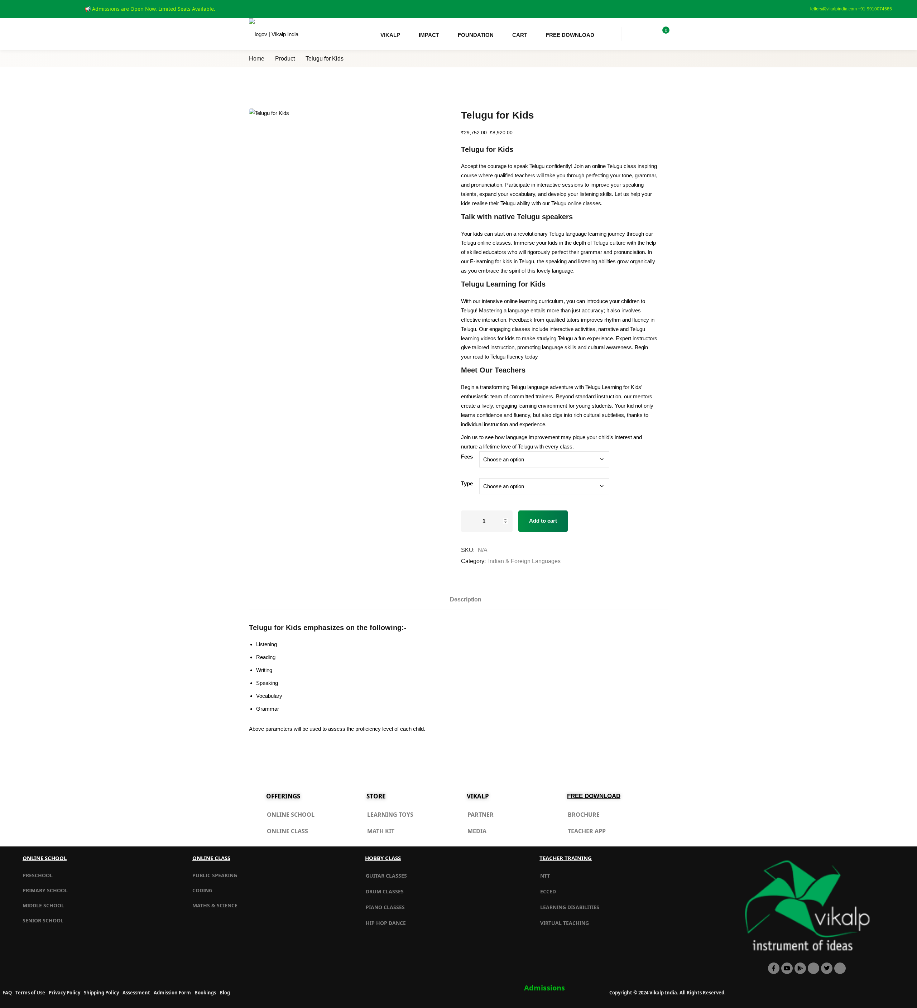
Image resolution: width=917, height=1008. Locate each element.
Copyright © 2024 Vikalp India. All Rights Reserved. (667, 992)
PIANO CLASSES (385, 907)
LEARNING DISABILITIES (569, 907)
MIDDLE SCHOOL (43, 905)
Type (467, 483)
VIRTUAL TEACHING (564, 923)
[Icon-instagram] (840, 968)
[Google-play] (800, 968)
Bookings (205, 992)
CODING (202, 890)
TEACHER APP (587, 831)
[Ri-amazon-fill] (813, 968)
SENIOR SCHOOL (43, 920)
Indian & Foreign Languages (524, 561)
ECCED (548, 891)
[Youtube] (787, 968)
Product (285, 59)
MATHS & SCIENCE (214, 905)
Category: (473, 561)
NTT (545, 875)
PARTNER (480, 815)
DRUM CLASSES (385, 891)
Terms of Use (30, 992)
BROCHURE (584, 815)
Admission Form (172, 992)
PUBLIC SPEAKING (214, 875)
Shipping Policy (101, 992)
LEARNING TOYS (390, 815)
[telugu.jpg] (349, 176)
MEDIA (476, 831)
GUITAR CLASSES (386, 875)
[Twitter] (826, 968)
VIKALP (390, 35)
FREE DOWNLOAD (570, 35)
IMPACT (429, 35)
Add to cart (543, 521)
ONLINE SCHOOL (291, 815)
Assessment (136, 992)
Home (256, 59)
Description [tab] (465, 599)
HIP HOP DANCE (386, 923)
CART (519, 35)
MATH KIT (380, 831)
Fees (467, 456)
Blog (225, 992)
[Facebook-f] (773, 968)
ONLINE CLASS (287, 831)
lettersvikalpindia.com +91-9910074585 (851, 8)
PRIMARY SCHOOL (45, 890)
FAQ (7, 992)
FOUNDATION (476, 35)
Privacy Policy (64, 992)
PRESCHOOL (38, 875)
